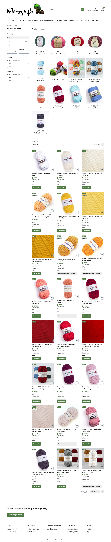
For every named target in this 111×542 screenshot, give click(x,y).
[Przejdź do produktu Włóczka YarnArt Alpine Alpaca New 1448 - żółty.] (68, 203)
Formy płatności (51, 528)
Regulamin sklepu (71, 528)
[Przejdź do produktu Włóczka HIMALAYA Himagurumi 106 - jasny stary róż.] (43, 416)
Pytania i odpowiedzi (12, 531)
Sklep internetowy (55, 539)
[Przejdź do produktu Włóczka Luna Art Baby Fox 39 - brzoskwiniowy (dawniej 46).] (43, 202)
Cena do (21, 49)
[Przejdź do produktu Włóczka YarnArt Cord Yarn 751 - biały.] (43, 160)
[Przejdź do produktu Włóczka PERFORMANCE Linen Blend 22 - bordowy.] (43, 374)
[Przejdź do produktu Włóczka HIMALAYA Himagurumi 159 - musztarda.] (43, 246)
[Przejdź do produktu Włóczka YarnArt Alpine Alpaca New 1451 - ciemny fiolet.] (43, 459)
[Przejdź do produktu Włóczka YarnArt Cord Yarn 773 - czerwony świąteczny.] (68, 331)
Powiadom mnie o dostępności (66, 273)
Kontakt (9, 529)
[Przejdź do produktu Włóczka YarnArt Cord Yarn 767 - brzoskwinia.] (43, 289)
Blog (88, 531)
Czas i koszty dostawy (53, 529)
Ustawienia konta (31, 531)
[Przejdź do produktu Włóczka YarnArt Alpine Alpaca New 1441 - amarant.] (68, 374)
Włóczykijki (9, 25)
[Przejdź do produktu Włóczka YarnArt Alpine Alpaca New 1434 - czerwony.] (93, 289)
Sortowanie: (35, 141)
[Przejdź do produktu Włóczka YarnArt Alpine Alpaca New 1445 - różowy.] (93, 374)
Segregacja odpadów (72, 531)
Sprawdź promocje (15, 515)
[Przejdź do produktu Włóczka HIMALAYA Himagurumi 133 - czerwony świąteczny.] (93, 331)
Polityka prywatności (72, 529)
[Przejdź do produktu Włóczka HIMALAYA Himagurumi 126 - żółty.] (93, 203)
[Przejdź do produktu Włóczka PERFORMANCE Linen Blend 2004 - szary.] (68, 458)
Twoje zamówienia (31, 528)
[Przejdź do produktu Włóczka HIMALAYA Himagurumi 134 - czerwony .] (43, 331)
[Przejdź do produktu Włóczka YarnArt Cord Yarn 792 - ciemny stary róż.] (93, 416)
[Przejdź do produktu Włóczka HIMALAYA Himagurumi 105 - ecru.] (93, 160)
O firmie (89, 533)
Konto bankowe (91, 529)
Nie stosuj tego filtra (14, 60)
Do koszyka (36, 187)
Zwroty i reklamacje (12, 528)
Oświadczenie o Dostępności (74, 533)
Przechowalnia (30, 533)
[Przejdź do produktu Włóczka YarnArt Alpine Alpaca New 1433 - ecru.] (68, 160)
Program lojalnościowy (33, 529)
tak (10, 63)
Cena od (9, 49)
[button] (82, 9)
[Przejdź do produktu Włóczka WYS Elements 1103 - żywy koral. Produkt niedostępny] (68, 288)
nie (10, 66)
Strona (93, 144)
